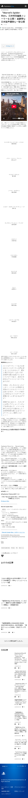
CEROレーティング (19, 791)
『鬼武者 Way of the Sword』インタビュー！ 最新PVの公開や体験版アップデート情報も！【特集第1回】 (14, 603)
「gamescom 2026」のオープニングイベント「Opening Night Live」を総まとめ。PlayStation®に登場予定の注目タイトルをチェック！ (21, 688)
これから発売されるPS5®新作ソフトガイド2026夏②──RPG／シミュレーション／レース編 (14, 580)
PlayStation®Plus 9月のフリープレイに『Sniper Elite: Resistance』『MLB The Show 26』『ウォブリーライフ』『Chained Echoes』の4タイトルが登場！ (21, 658)
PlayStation (9, 6)
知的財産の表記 (5, 791)
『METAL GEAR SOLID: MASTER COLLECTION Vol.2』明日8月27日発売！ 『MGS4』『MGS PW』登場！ (20, 674)
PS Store (13, 547)
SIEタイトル (21, 547)
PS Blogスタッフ (10, 46)
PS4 (17, 547)
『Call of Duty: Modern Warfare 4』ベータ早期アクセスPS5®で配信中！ (21, 754)
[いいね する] (9, 585)
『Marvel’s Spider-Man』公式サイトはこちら (13, 532)
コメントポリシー (6, 794)
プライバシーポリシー (20, 787)
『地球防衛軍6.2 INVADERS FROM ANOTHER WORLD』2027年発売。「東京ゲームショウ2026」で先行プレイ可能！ (14, 626)
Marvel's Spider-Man (5, 547)
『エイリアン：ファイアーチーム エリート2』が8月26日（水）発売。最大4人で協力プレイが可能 (21, 742)
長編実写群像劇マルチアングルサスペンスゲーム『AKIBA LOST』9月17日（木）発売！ (20, 702)
